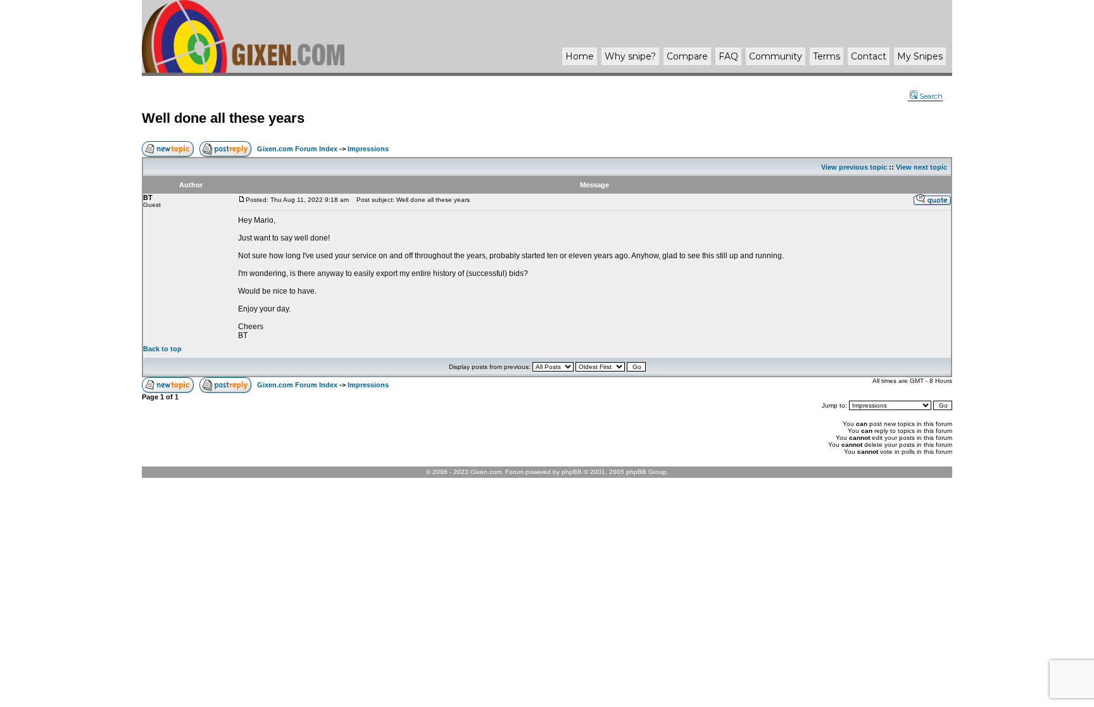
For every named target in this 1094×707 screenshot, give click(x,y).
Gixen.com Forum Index (297, 149)
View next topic (921, 167)
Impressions (368, 149)
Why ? (630, 56)
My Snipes (920, 56)
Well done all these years (223, 118)
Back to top (162, 349)
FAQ (728, 56)
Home (579, 56)
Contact (868, 56)
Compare (687, 56)
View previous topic (854, 167)
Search (931, 96)
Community (775, 56)
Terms (826, 56)
